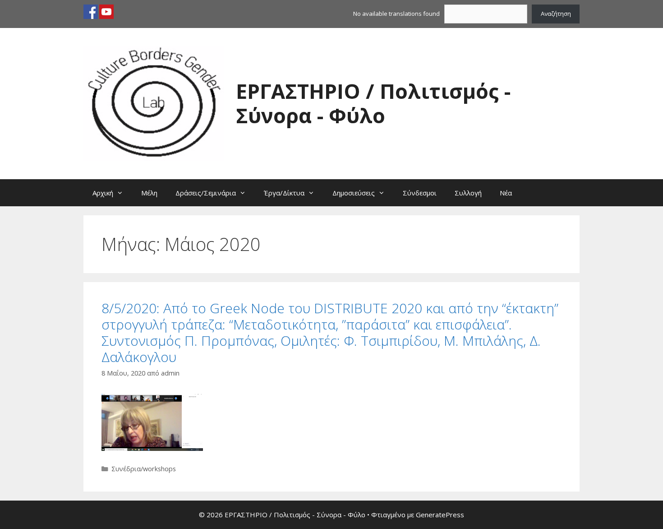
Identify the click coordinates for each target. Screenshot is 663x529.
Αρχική (102, 192)
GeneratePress (440, 514)
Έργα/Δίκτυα (284, 192)
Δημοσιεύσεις (353, 192)
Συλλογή (468, 192)
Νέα (506, 192)
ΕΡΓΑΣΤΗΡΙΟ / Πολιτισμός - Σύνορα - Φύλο (373, 103)
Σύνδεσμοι (420, 192)
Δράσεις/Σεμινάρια (205, 192)
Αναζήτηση (556, 13)
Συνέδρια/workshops (143, 468)
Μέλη (149, 192)
